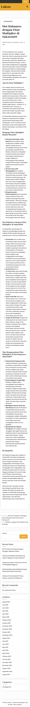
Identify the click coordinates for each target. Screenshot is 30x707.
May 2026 (5, 611)
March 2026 (5, 617)
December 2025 (7, 626)
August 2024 (6, 674)
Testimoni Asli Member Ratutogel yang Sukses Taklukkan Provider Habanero (13, 557)
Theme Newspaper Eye (20, 702)
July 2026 (5, 605)
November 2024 (7, 665)
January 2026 (6, 623)
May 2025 (5, 647)
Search (4, 533)
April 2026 (5, 614)
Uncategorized (8, 21)
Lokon (6, 7)
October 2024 (6, 668)
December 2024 (7, 662)
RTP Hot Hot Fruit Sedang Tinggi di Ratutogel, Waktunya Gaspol (12, 550)
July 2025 (5, 641)
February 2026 (6, 620)
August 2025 (6, 638)
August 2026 (6, 602)
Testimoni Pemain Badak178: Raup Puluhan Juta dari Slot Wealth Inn (12, 577)
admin (3, 44)
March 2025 (5, 653)
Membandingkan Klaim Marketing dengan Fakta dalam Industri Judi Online (14, 570)
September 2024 (7, 671)
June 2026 (5, 608)
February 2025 (6, 656)
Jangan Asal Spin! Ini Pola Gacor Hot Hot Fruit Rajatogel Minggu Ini (14, 563)
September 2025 (7, 635)
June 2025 (5, 644)
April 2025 (5, 650)
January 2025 (6, 659)
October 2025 (6, 632)
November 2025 (7, 629)
